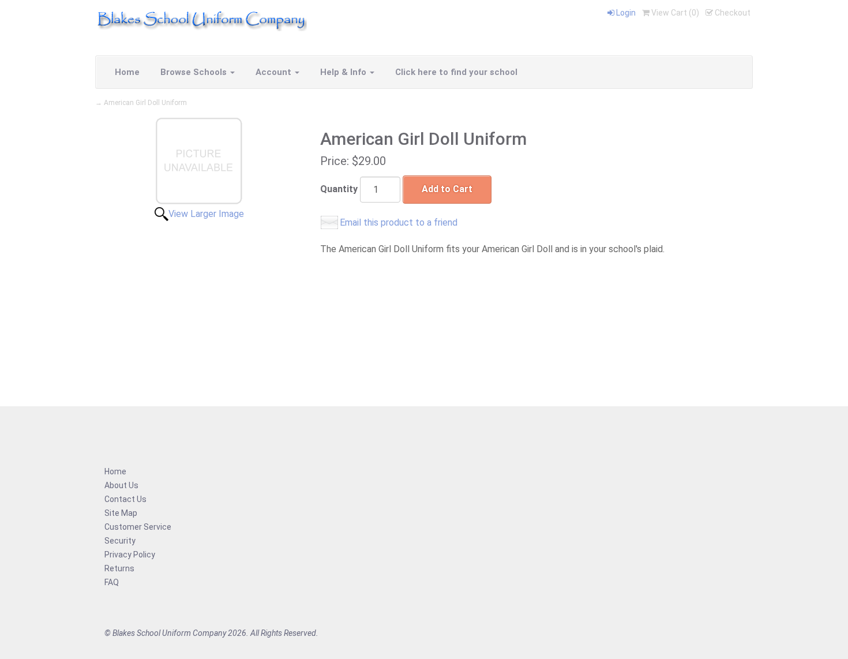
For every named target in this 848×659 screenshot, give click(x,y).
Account (275, 72)
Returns (119, 568)
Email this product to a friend (398, 222)
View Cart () (674, 12)
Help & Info (344, 72)
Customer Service (137, 526)
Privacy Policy (129, 554)
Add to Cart (447, 189)
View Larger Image (206, 213)
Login (625, 12)
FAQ (111, 582)
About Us (121, 485)
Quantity (339, 189)
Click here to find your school (456, 72)
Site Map (120, 513)
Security (120, 540)
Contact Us (125, 499)
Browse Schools (194, 72)
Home (127, 72)
